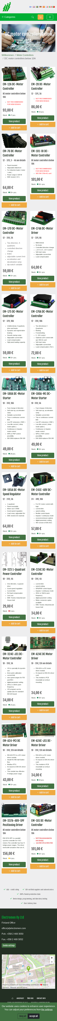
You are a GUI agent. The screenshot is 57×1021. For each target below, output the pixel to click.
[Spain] (43, 6)
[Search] (32, 17)
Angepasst (20, 998)
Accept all (33, 1016)
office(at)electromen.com (14, 928)
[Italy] (50, 6)
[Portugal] (53, 6)
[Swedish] (37, 6)
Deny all (22, 1016)
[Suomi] (30, 6)
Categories (9, 17)
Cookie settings (9, 945)
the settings (47, 1009)
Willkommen (8, 55)
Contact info (41, 998)
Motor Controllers (25, 55)
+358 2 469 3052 (15, 939)
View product (14, 121)
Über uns (30, 998)
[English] (33, 6)
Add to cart (15, 127)
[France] (47, 6)
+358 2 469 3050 (15, 934)
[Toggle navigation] (50, 17)
